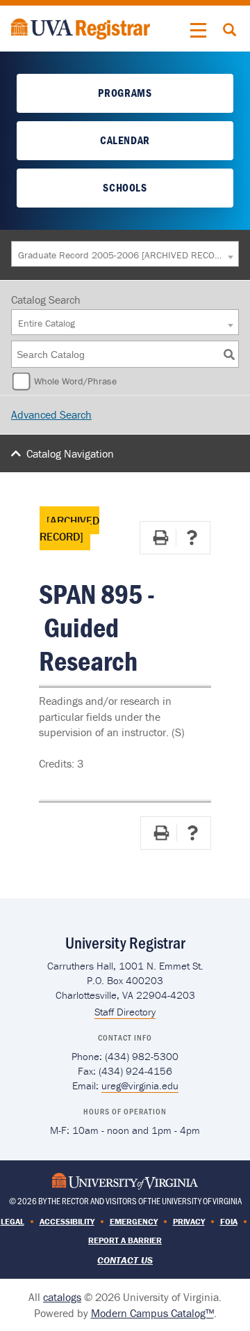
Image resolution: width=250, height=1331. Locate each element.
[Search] (229, 354)
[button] (198, 31)
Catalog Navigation (70, 453)
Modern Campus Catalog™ (152, 1313)
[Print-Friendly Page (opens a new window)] (160, 537)
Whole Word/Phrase (75, 381)
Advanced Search (51, 414)
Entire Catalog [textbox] (46, 323)
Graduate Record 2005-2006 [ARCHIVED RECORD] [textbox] (121, 255)
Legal (12, 1221)
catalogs (62, 1297)
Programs (124, 93)
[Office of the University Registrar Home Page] (80, 27)
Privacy (189, 1221)
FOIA (229, 1221)
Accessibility (67, 1221)
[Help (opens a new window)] (192, 537)
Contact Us (125, 1260)
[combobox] (125, 254)
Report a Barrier (125, 1240)
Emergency (134, 1221)
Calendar (125, 140)
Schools (125, 187)
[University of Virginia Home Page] (125, 1180)
